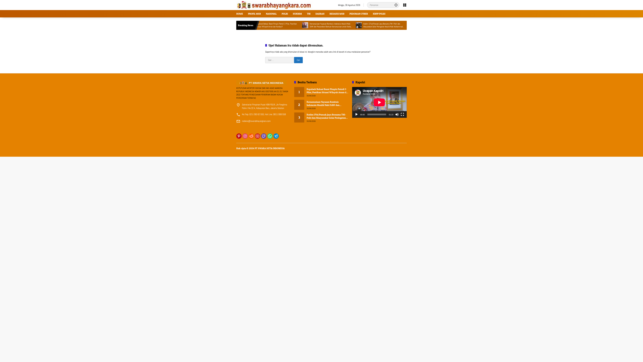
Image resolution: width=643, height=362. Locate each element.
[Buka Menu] (405, 5)
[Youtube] (257, 136)
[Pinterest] (239, 136)
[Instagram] (245, 136)
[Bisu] (397, 114)
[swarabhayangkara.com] (274, 4)
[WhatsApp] (270, 136)
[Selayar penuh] (402, 114)
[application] (379, 102)
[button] (396, 5)
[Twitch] (263, 136)
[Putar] (356, 114)
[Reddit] (251, 136)
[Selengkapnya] (263, 82)
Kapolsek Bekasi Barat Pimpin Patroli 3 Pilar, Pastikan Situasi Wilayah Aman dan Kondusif (262, 25)
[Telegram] (276, 136)
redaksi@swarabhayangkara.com (256, 121)
